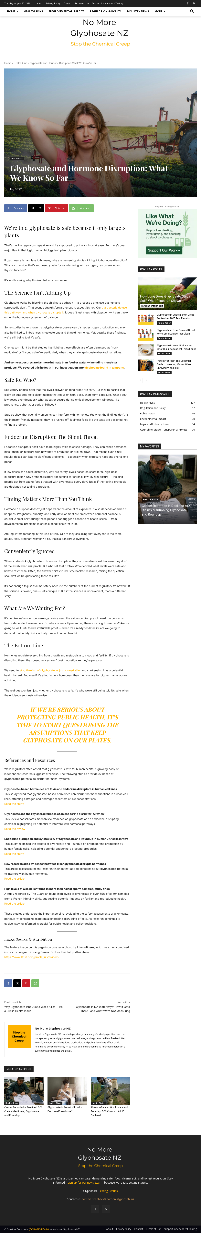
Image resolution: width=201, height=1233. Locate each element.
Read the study (14, 803)
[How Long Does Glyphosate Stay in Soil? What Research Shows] (167, 293)
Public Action (164, 323)
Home (7, 63)
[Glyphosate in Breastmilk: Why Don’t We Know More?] (67, 1091)
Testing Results (108, 1191)
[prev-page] (140, 380)
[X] (194, 3)
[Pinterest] (26, 983)
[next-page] (146, 380)
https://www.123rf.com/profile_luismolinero (31, 957)
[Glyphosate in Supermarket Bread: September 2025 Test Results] (145, 319)
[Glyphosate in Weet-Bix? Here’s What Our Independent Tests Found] (145, 350)
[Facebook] (188, 3)
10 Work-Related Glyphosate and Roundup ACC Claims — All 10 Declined (109, 1111)
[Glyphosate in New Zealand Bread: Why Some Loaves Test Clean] (145, 335)
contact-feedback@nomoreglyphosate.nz (108, 1199)
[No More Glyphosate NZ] (19, 1039)
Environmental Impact (152, 305)
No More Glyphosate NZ (53, 1028)
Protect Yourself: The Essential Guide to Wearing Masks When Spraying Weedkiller (174, 364)
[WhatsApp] (35, 983)
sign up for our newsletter (84, 1182)
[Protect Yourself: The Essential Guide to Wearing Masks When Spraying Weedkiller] (145, 365)
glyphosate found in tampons (104, 367)
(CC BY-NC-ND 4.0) (39, 1229)
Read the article (14, 878)
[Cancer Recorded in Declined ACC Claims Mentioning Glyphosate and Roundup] (24, 1091)
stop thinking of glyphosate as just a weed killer (50, 670)
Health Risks (20, 63)
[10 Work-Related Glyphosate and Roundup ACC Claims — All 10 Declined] (110, 1091)
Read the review (14, 828)
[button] (192, 11)
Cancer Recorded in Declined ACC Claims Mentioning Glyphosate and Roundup (23, 1111)
